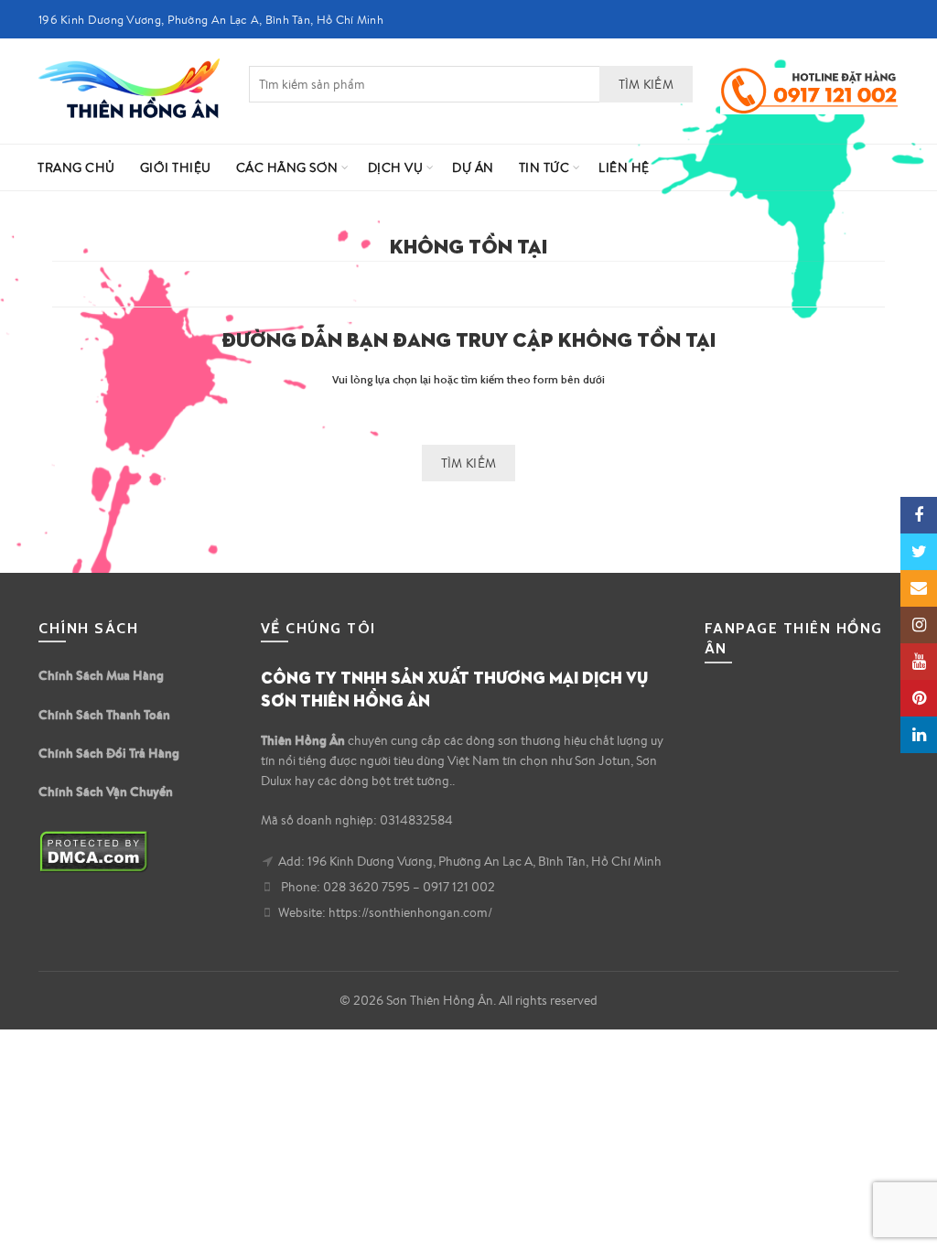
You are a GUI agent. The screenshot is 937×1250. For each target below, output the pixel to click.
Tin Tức (544, 167)
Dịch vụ (396, 167)
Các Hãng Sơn (287, 167)
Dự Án (473, 167)
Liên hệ (624, 167)
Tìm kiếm (646, 84)
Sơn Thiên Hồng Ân (439, 1000)
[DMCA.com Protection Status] (93, 849)
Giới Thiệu (175, 167)
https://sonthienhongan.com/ (410, 912)
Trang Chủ (76, 167)
